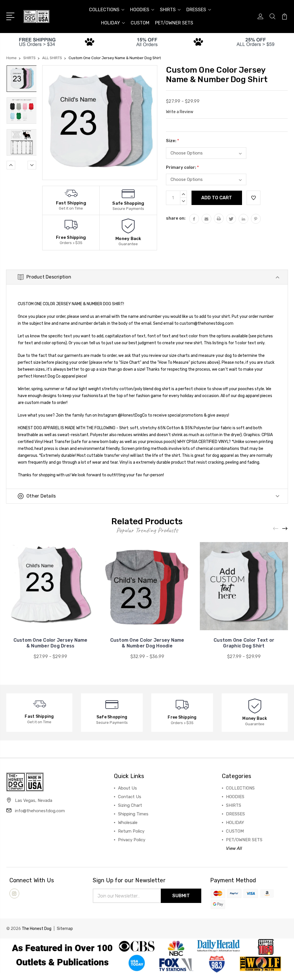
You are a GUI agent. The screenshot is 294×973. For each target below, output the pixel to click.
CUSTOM (140, 23)
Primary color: (182, 167)
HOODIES (139, 9)
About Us (127, 788)
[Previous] (11, 165)
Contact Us (129, 796)
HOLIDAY (110, 23)
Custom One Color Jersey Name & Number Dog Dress (50, 643)
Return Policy (131, 831)
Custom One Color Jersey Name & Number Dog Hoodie (147, 643)
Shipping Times (133, 814)
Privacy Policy (131, 839)
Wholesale (128, 822)
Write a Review (179, 111)
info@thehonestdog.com (40, 810)
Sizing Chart (130, 805)
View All (234, 848)
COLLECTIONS (104, 9)
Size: (172, 140)
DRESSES (196, 9)
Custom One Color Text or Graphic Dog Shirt (244, 643)
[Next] (32, 165)
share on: (175, 218)
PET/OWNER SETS (174, 23)
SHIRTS (168, 9)
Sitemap (65, 928)
